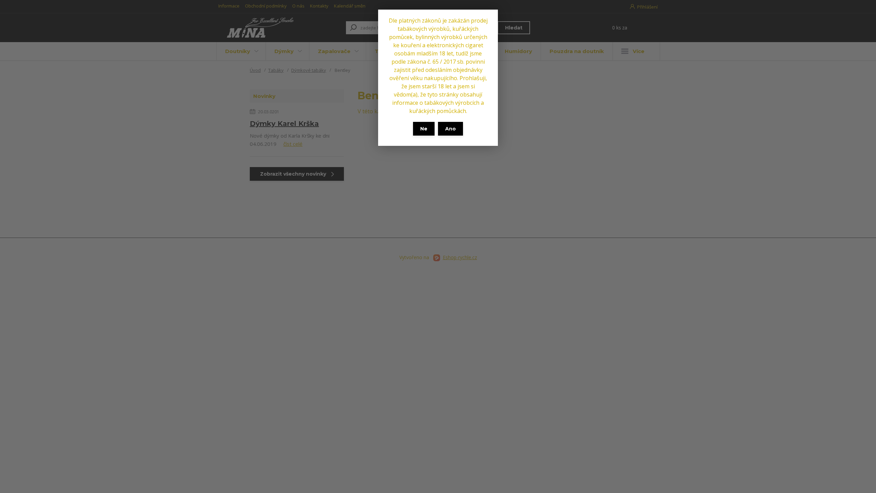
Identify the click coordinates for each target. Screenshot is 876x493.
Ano (450, 129)
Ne (423, 129)
